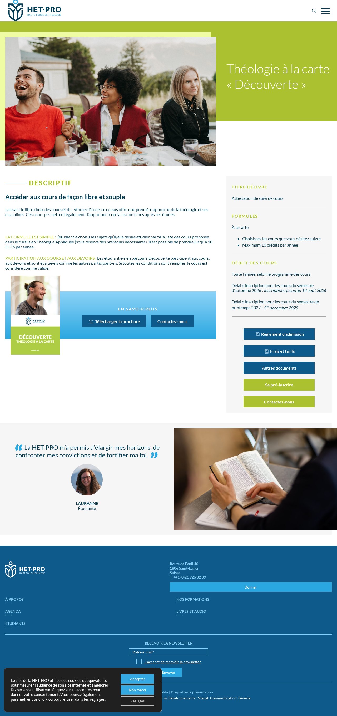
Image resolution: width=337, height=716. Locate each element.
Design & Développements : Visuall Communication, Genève (201, 698)
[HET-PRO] (25, 576)
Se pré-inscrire (279, 384)
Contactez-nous (172, 321)
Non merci (137, 690)
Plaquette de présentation (192, 692)
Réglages (137, 701)
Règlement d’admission (282, 333)
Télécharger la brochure (117, 321)
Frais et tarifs (282, 351)
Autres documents (279, 367)
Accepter (137, 679)
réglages (97, 699)
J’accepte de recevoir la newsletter (173, 661)
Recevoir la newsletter (168, 643)
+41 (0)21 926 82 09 (189, 577)
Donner (251, 587)
